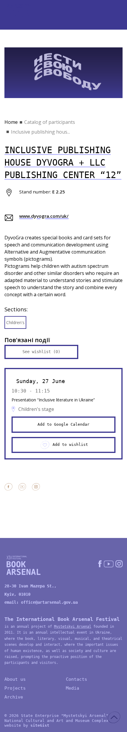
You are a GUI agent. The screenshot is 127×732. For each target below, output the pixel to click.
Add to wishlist (70, 444)
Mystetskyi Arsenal (72, 626)
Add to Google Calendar (63, 424)
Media (72, 688)
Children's (15, 322)
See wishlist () (41, 351)
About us (15, 679)
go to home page (26, 15)
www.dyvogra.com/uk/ (44, 216)
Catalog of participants (49, 122)
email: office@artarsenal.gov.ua (41, 602)
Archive (13, 697)
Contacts (76, 679)
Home (11, 122)
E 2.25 (58, 192)
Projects (15, 688)
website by (26, 725)
